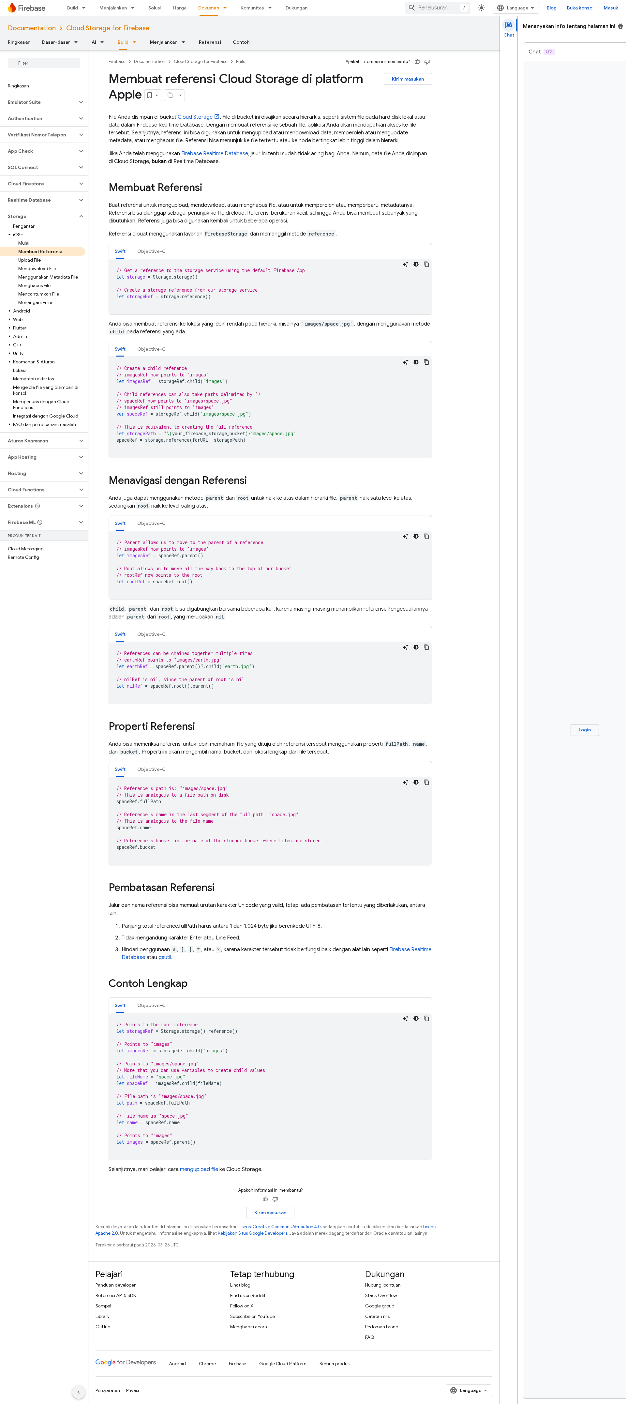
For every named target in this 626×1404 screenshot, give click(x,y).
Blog (552, 8)
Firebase (117, 61)
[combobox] (437, 8)
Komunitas (252, 8)
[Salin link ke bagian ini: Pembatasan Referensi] (221, 888)
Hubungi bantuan (383, 1285)
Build (72, 8)
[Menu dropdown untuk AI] (104, 42)
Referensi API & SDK (116, 1295)
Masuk (611, 8)
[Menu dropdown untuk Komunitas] (272, 8)
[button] (38, 102)
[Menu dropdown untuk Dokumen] (227, 8)
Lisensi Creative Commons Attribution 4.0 (280, 1226)
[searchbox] (44, 63)
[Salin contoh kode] (426, 264)
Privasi (132, 1390)
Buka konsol (580, 8)
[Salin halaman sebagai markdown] (170, 95)
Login (585, 730)
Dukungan (296, 8)
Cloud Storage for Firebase (108, 28)
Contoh (241, 42)
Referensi (210, 42)
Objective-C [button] (151, 251)
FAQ (369, 1337)
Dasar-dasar (56, 42)
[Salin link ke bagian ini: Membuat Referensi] (208, 188)
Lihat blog (240, 1285)
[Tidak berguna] (427, 62)
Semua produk (335, 1363)
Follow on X (241, 1306)
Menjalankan (113, 8)
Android (177, 1363)
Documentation (32, 28)
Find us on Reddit (247, 1295)
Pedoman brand (381, 1327)
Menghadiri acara (248, 1327)
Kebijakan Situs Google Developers (252, 1233)
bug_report (620, 26)
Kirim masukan (408, 79)
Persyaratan (108, 1390)
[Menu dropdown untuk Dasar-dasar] (78, 42)
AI (94, 42)
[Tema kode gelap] (416, 264)
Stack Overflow (381, 1295)
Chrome (207, 1363)
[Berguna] (417, 62)
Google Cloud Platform (282, 1363)
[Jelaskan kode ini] (405, 264)
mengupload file (199, 1169)
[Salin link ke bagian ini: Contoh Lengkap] (194, 984)
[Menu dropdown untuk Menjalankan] (134, 8)
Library (103, 1316)
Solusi (154, 8)
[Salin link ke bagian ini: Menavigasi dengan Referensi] (253, 481)
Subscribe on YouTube (252, 1316)
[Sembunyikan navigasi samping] (78, 1392)
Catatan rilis (377, 1316)
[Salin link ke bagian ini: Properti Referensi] (201, 727)
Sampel (103, 1306)
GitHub (103, 1327)
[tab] (120, 251)
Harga (179, 8)
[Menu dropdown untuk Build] (86, 8)
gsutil (164, 957)
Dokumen (208, 8)
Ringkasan (19, 42)
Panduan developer (116, 1285)
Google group (379, 1306)
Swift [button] (120, 251)
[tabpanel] (270, 286)
